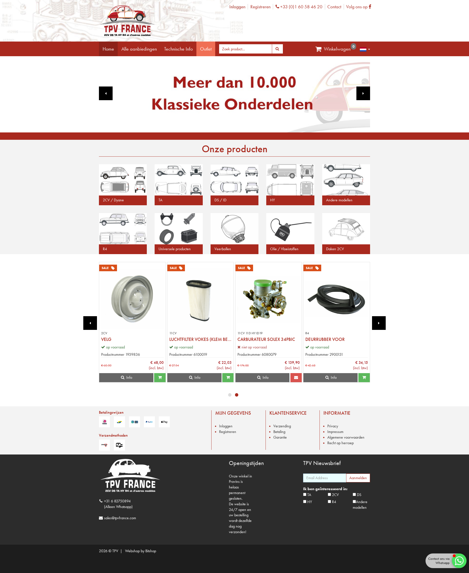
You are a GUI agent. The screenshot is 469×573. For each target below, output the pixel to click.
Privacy (332, 426)
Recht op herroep (340, 442)
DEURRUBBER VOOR (325, 339)
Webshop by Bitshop (140, 550)
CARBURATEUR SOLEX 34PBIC (266, 339)
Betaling (279, 431)
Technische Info (178, 49)
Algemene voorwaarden (345, 437)
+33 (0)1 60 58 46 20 (300, 7)
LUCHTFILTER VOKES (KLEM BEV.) (198, 339)
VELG (106, 339)
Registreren (260, 7)
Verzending (282, 426)
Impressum (335, 431)
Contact (334, 7)
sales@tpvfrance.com (120, 517)
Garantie (280, 437)
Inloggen (237, 7)
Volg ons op (360, 7)
